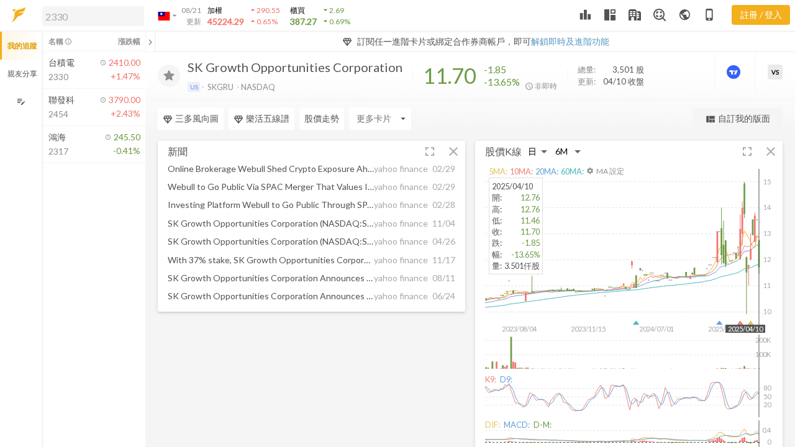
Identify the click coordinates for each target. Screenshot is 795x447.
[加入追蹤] (169, 76)
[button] (90, 15)
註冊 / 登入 (761, 14)
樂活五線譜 (267, 118)
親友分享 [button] (22, 73)
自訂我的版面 (737, 119)
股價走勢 (321, 118)
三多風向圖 (197, 118)
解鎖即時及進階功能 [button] (570, 41)
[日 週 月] (538, 152)
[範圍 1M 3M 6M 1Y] (568, 152)
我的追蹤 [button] (22, 45)
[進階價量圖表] (735, 72)
